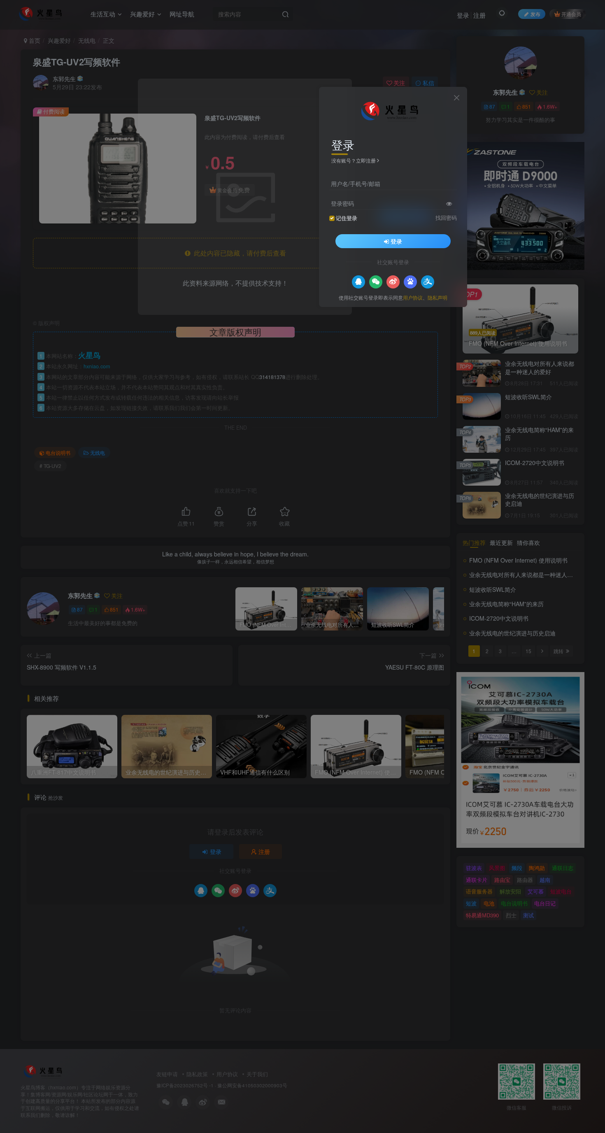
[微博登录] (393, 281)
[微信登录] (375, 281)
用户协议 (413, 296)
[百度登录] (410, 281)
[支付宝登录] (427, 281)
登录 (396, 241)
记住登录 (346, 217)
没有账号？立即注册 (353, 160)
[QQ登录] (358, 281)
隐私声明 (437, 296)
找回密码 (446, 217)
